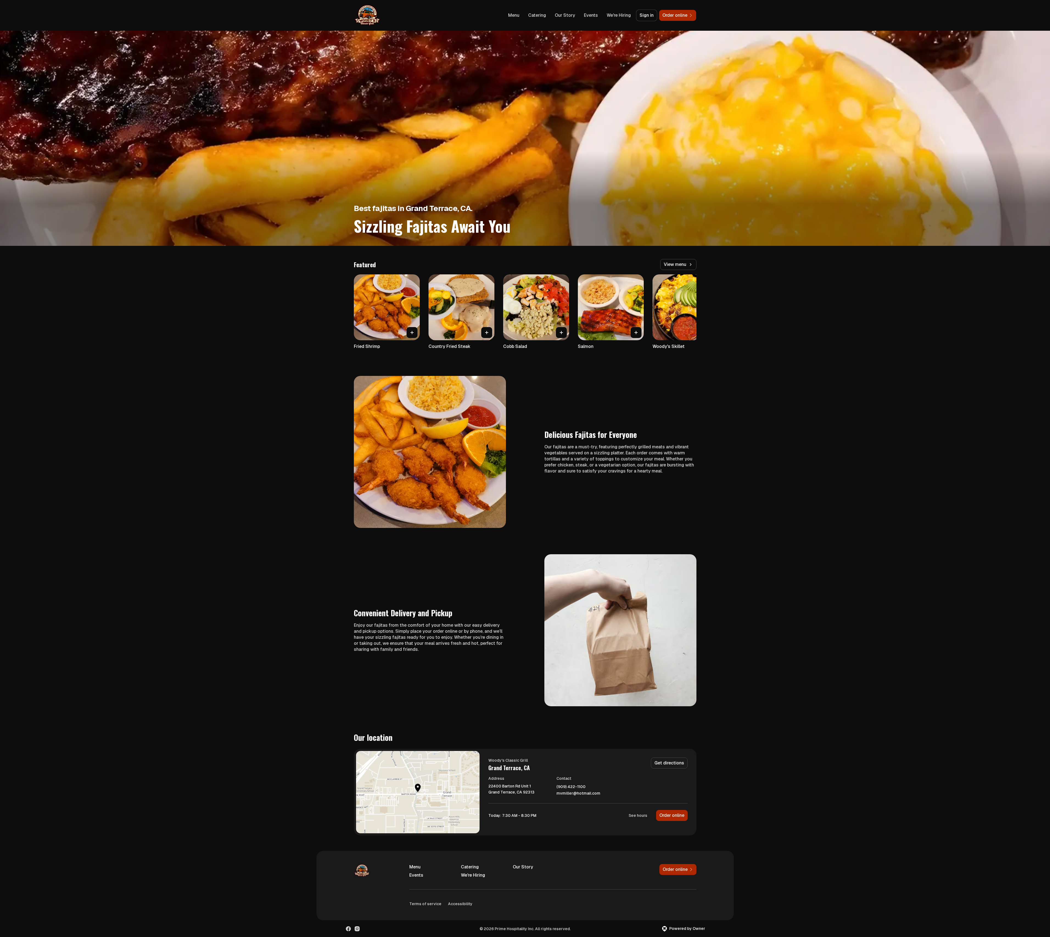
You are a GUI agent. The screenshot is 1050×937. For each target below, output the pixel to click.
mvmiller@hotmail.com (578, 793)
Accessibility (460, 903)
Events (591, 15)
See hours (638, 815)
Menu (513, 15)
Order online (671, 815)
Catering (537, 15)
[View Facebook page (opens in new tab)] (348, 928)
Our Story (565, 15)
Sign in (647, 15)
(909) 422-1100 (571, 786)
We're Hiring (619, 15)
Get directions (669, 763)
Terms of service (425, 903)
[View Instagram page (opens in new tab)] (357, 928)
